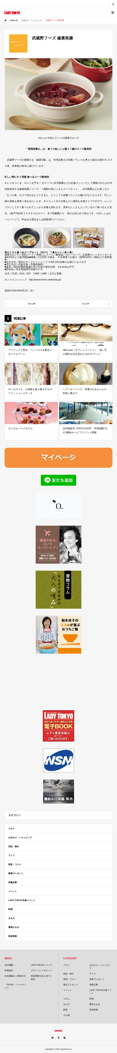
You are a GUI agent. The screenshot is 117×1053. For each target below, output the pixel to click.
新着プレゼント (15, 873)
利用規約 (9, 970)
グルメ (11, 828)
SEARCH (113, 4)
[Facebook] (52, 1037)
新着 (65, 1009)
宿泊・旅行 (13, 846)
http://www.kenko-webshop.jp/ (45, 279)
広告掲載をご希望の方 (15, 976)
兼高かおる (13, 927)
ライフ (11, 855)
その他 (66, 1015)
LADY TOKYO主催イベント (21, 900)
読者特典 (12, 936)
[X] (58, 1037)
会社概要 (9, 965)
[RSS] (64, 1037)
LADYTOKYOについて (41, 965)
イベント (12, 891)
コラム (66, 999)
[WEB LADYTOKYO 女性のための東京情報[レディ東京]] (12, 12)
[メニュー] (112, 12)
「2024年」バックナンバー (16, 986)
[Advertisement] (58, 682)
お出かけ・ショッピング (20, 837)
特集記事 (12, 882)
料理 (10, 909)
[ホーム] (5, 20)
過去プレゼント (70, 984)
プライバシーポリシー (41, 970)
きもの (11, 918)
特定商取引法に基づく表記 (41, 977)
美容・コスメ (14, 864)
